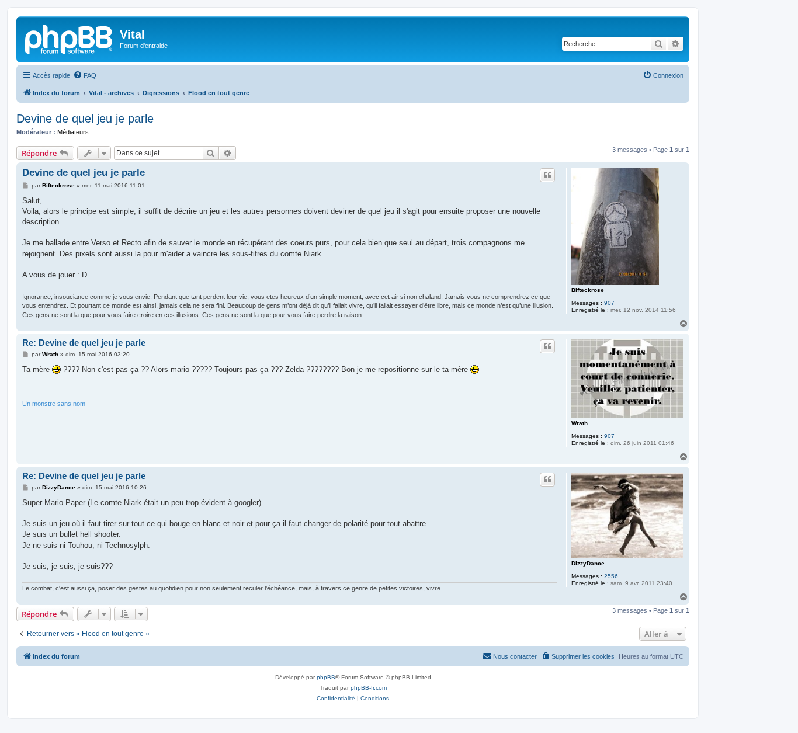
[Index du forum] (69, 38)
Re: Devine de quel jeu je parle (83, 343)
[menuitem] (84, 75)
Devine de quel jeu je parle (85, 118)
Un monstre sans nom (53, 403)
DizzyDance (588, 563)
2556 (611, 576)
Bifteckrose (587, 290)
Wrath (579, 423)
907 (609, 303)
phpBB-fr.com (369, 688)
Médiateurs (73, 132)
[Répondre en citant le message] (547, 175)
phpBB (326, 677)
